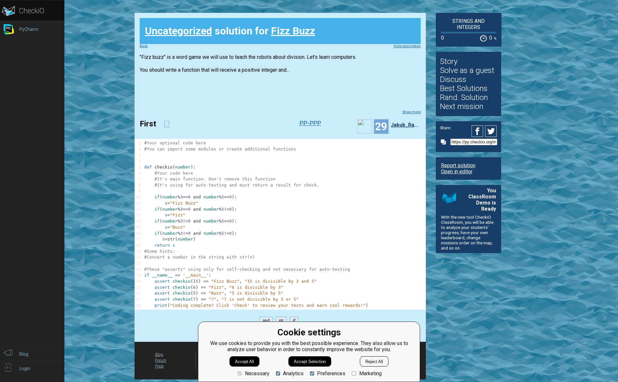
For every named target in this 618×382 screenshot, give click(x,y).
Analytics (293, 373)
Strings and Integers (468, 24)
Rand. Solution (464, 97)
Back (144, 46)
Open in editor (457, 171)
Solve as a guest (467, 70)
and (266, 320)
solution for (230, 31)
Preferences (331, 373)
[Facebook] (478, 131)
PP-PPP (310, 123)
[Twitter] (491, 131)
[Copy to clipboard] (445, 142)
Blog (159, 354)
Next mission (461, 106)
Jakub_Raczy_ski (405, 125)
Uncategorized (178, 31)
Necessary (257, 373)
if (294, 320)
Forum (160, 360)
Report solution (458, 165)
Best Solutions (464, 88)
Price (159, 366)
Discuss (453, 79)
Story (448, 61)
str (281, 320)
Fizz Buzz (293, 31)
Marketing (370, 373)
